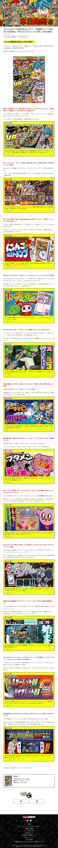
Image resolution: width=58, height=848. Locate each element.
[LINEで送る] (37, 801)
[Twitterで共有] (21, 801)
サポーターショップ (29, 837)
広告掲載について (29, 833)
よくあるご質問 (29, 839)
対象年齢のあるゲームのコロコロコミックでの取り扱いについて (29, 841)
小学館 (29, 824)
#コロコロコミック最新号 (10, 36)
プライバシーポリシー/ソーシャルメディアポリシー (29, 826)
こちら (24, 768)
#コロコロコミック (23, 36)
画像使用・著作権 (29, 828)
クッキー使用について (29, 830)
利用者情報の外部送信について (29, 835)
